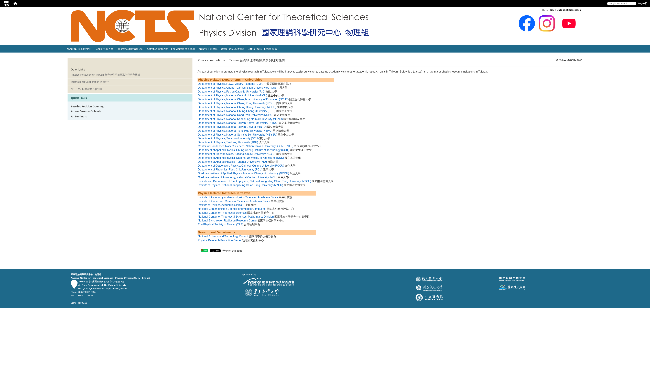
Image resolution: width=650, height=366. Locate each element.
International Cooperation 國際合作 (90, 81)
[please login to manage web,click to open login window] (7, 3)
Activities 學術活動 (157, 48)
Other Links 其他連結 (232, 48)
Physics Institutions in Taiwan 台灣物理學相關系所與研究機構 (105, 74)
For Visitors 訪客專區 (183, 48)
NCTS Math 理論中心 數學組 (87, 89)
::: (540, 9)
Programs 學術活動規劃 (130, 48)
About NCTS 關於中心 (79, 48)
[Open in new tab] (527, 23)
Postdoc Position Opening (87, 106)
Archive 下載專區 (208, 48)
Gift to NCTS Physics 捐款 (262, 48)
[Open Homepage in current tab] (15, 3)
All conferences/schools (86, 111)
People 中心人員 (104, 48)
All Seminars (79, 116)
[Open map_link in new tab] (74, 287)
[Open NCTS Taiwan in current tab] (222, 26)
